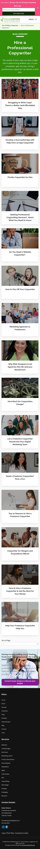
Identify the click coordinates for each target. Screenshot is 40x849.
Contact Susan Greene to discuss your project (20, 682)
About (3, 704)
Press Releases (6, 763)
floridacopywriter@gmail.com (11, 820)
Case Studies (5, 774)
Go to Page (6, 640)
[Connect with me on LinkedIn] (3, 827)
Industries (5, 711)
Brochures (5, 752)
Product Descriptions (8, 759)
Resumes (4, 796)
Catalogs (4, 788)
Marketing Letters (7, 756)
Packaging (5, 792)
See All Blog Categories (10, 25)
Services (4, 707)
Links (3, 733)
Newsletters (5, 767)
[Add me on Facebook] (6, 827)
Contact (4, 729)
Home (3, 700)
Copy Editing (5, 781)
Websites (4, 745)
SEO (3, 778)
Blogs (3, 770)
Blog (3, 725)
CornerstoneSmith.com (28, 845)
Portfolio (4, 718)
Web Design (5, 785)
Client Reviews (6, 722)
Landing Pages (6, 748)
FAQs (3, 714)
